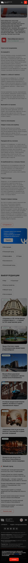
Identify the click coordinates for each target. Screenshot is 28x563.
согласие (16, 554)
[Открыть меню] (25, 2)
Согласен (14, 559)
